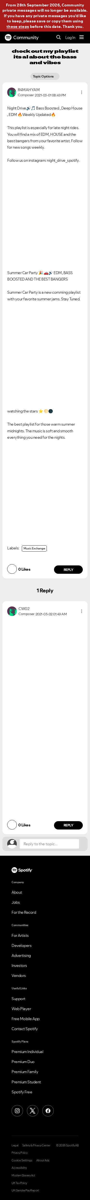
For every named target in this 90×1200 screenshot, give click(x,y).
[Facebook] (48, 1111)
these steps (17, 26)
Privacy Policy (19, 1153)
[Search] (58, 37)
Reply (68, 569)
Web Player (21, 1008)
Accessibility (19, 1168)
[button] (81, 92)
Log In (70, 37)
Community (26, 37)
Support (18, 998)
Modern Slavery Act (23, 1175)
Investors (19, 965)
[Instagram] (17, 1111)
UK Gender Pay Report (25, 1190)
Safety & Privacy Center (36, 1145)
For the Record (24, 912)
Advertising (21, 955)
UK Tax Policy (19, 1183)
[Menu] (81, 37)
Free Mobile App (26, 1018)
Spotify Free (22, 1092)
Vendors (19, 975)
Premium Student (26, 1082)
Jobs (16, 902)
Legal (15, 1145)
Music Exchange (34, 548)
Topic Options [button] (43, 76)
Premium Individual (27, 1051)
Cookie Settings (22, 1160)
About (17, 892)
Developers (21, 945)
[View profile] (11, 91)
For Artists (20, 935)
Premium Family (25, 1071)
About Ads (42, 1160)
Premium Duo (23, 1061)
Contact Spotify (25, 1028)
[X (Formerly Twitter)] (32, 1111)
